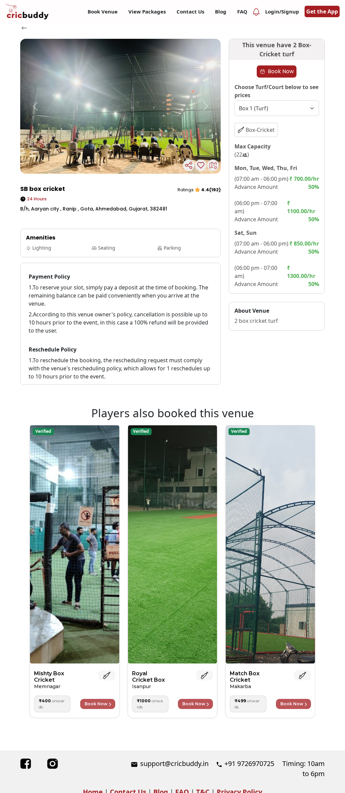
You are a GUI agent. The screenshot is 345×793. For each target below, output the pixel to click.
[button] (35, 106)
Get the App (322, 11)
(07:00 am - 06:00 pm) (261, 178)
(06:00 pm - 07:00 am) (255, 207)
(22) (241, 154)
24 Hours (36, 199)
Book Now (281, 71)
